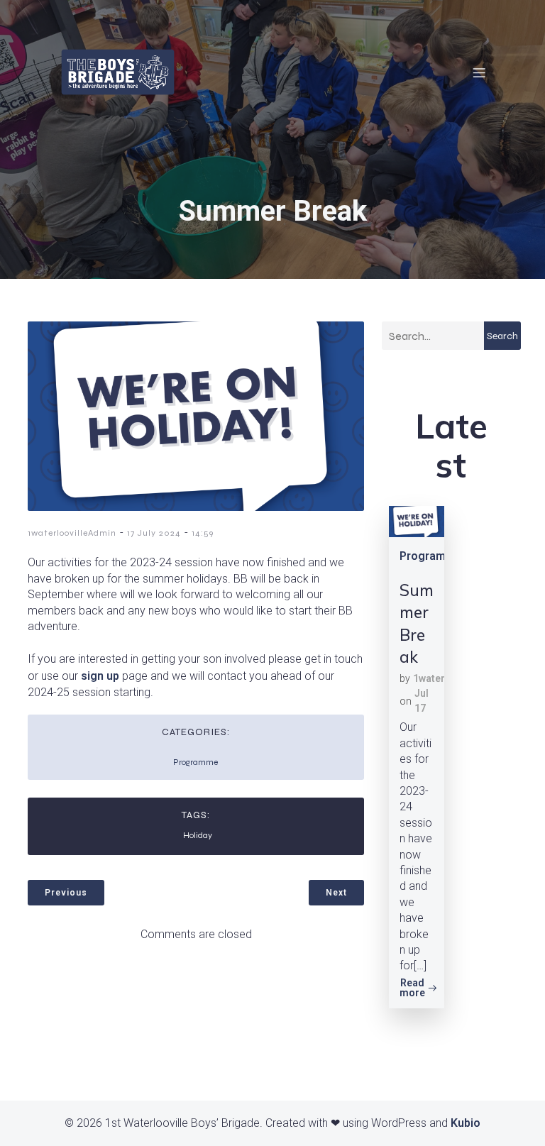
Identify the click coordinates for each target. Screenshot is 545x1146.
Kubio (465, 1123)
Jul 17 (421, 701)
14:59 (203, 533)
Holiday (197, 835)
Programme (195, 762)
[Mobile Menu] (479, 72)
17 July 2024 (154, 533)
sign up (100, 676)
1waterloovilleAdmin (72, 533)
